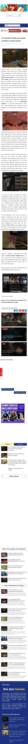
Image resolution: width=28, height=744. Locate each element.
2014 (17, 43)
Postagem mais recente (7, 389)
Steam (5, 45)
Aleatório (20, 444)
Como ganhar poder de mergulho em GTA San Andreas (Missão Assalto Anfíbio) (16, 628)
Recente (8, 444)
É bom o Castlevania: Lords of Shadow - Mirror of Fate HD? (13, 351)
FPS (2, 45)
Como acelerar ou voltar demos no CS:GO (17, 645)
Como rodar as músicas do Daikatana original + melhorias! (12, 336)
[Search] (19, 15)
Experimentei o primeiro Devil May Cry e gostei (13, 322)
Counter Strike (22, 43)
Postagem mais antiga (20, 392)
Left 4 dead (4, 79)
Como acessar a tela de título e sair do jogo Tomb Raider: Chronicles (16, 448)
